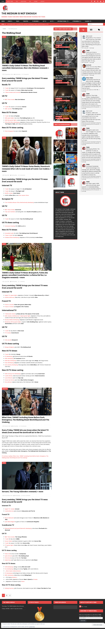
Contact (43, 1)
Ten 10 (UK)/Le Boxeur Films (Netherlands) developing (19, 202)
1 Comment (22, 281)
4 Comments (23, 426)
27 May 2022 (59, 100)
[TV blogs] (40, 615)
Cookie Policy (32, 626)
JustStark (88, 65)
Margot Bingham (9, 347)
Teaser (7, 354)
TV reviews (35, 21)
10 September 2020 (8, 74)
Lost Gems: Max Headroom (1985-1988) (90, 89)
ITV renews (8, 333)
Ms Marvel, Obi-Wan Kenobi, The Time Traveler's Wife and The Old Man (65, 77)
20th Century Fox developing (12, 373)
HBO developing (9, 358)
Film (17, 21)
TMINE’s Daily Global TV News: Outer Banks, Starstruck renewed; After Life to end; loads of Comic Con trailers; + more (26, 169)
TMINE (88, 50)
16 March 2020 (7, 426)
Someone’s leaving (10, 226)
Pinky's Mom (89, 78)
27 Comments (66, 47)
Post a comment (26, 495)
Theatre (25, 21)
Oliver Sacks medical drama (13, 571)
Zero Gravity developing (11, 365)
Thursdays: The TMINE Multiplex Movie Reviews (13, 606)
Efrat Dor (7, 558)
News (3, 21)
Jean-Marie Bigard (10, 521)
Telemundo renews (10, 314)
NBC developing (9, 575)
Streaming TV (77, 21)
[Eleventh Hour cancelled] (71, 181)
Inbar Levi (7, 553)
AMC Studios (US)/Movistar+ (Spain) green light (17, 316)
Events (10, 21)
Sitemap (35, 1)
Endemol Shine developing (12, 237)
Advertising (23, 1)
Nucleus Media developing (12, 319)
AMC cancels (8, 108)
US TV (44, 21)
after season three (24, 195)
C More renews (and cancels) (12, 92)
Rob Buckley (18, 74)
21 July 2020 (6, 281)
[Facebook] (91, 1)
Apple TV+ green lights (11, 295)
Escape (35, 579)
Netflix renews (9, 193)
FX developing (8, 356)
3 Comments (22, 175)
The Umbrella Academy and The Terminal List (65, 42)
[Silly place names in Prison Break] (59, 169)
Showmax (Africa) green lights (13, 322)
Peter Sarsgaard (9, 131)
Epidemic (14, 577)
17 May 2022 (59, 118)
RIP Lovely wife (85, 47)
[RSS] (103, 1)
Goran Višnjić (8, 541)
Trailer (7, 88)
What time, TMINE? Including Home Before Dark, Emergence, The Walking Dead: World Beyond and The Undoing (25, 420)
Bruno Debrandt (9, 518)
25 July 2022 (59, 47)
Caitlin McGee (8, 375)
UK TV (51, 21)
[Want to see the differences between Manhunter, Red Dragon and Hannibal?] (59, 181)
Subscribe (83, 620)
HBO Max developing (10, 360)
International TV (63, 21)
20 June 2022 (59, 82)
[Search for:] (95, 24)
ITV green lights (9, 545)
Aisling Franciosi (9, 588)
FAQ (17, 1)
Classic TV (88, 21)
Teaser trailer (8, 235)
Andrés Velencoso (9, 297)
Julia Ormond (8, 556)
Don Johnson (8, 382)
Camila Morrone (9, 511)
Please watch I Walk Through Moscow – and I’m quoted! (64, 60)
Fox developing (9, 569)
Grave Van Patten (9, 380)
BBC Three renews (10, 99)
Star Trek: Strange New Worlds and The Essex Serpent (65, 114)
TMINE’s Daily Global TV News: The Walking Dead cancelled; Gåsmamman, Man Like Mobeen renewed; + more (25, 68)
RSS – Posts (84, 606)
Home (3, 1)
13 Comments (66, 100)
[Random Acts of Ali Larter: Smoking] (59, 133)
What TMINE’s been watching (63, 29)
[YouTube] (100, 1)
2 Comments (26, 74)
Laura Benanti (9, 378)
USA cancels (8, 340)
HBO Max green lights (11, 120)
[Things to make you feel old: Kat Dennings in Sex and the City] (71, 133)
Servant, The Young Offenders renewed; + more (22, 491)
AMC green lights (9, 118)
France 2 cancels (9, 304)
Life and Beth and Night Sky (64, 97)
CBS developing (9, 567)
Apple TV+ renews (10, 509)
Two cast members (10, 211)
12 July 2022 (59, 64)
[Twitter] (94, 1)
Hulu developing (9, 362)
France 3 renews (9, 306)
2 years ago (91, 47)
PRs (30, 1)
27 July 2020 (6, 175)
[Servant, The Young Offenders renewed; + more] (27, 476)
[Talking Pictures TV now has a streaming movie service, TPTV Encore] (71, 157)
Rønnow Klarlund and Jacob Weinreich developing (18, 528)
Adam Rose (8, 560)
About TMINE (10, 1)
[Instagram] (97, 1)
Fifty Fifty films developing (12, 122)
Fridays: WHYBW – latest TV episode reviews (12, 608)
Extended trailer (9, 233)
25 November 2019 (8, 495)
